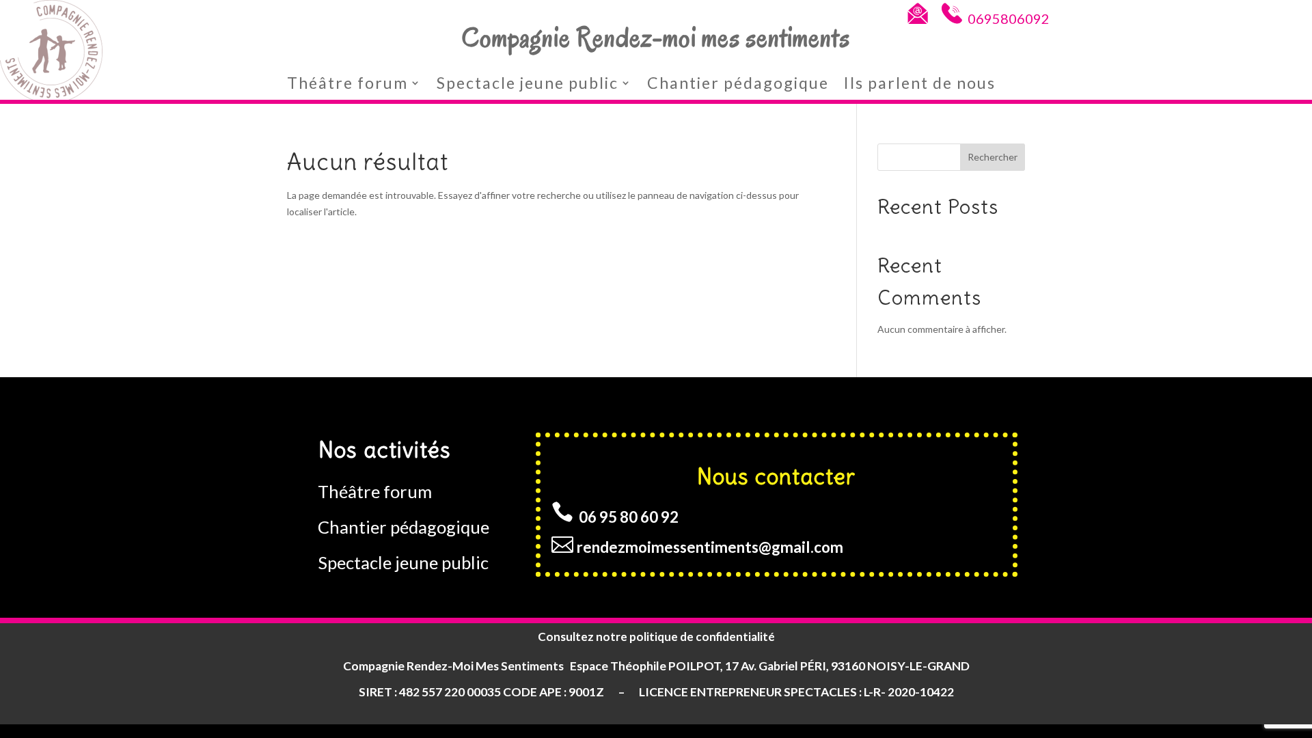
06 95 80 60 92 (630, 517)
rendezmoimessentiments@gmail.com (710, 547)
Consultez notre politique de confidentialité (656, 636)
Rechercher (992, 157)
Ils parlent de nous (920, 82)
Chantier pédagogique (738, 82)
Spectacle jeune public (527, 82)
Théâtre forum (347, 82)
